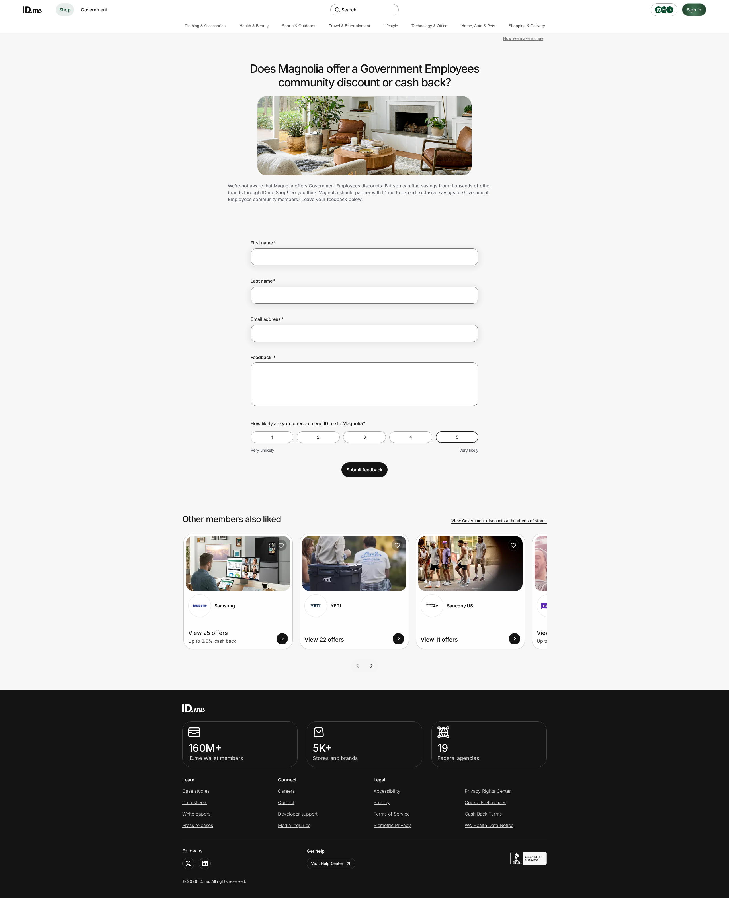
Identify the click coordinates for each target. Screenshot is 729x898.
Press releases (197, 825)
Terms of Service (392, 814)
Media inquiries (294, 825)
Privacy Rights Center (488, 791)
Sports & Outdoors (298, 25)
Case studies (196, 791)
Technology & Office (429, 25)
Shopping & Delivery (527, 25)
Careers (286, 791)
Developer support (298, 814)
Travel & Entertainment (349, 25)
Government (94, 10)
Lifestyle (390, 25)
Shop (65, 10)
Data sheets (194, 802)
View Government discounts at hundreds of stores (499, 520)
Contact (286, 802)
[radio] (272, 437)
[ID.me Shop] (36, 9)
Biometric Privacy (392, 825)
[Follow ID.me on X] (188, 863)
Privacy (382, 802)
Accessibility (387, 791)
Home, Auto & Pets (478, 25)
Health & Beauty (254, 25)
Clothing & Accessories (205, 25)
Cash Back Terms (483, 814)
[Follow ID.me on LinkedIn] (205, 863)
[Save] (281, 545)
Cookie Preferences (485, 802)
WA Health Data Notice (489, 825)
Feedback (263, 357)
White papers (196, 814)
